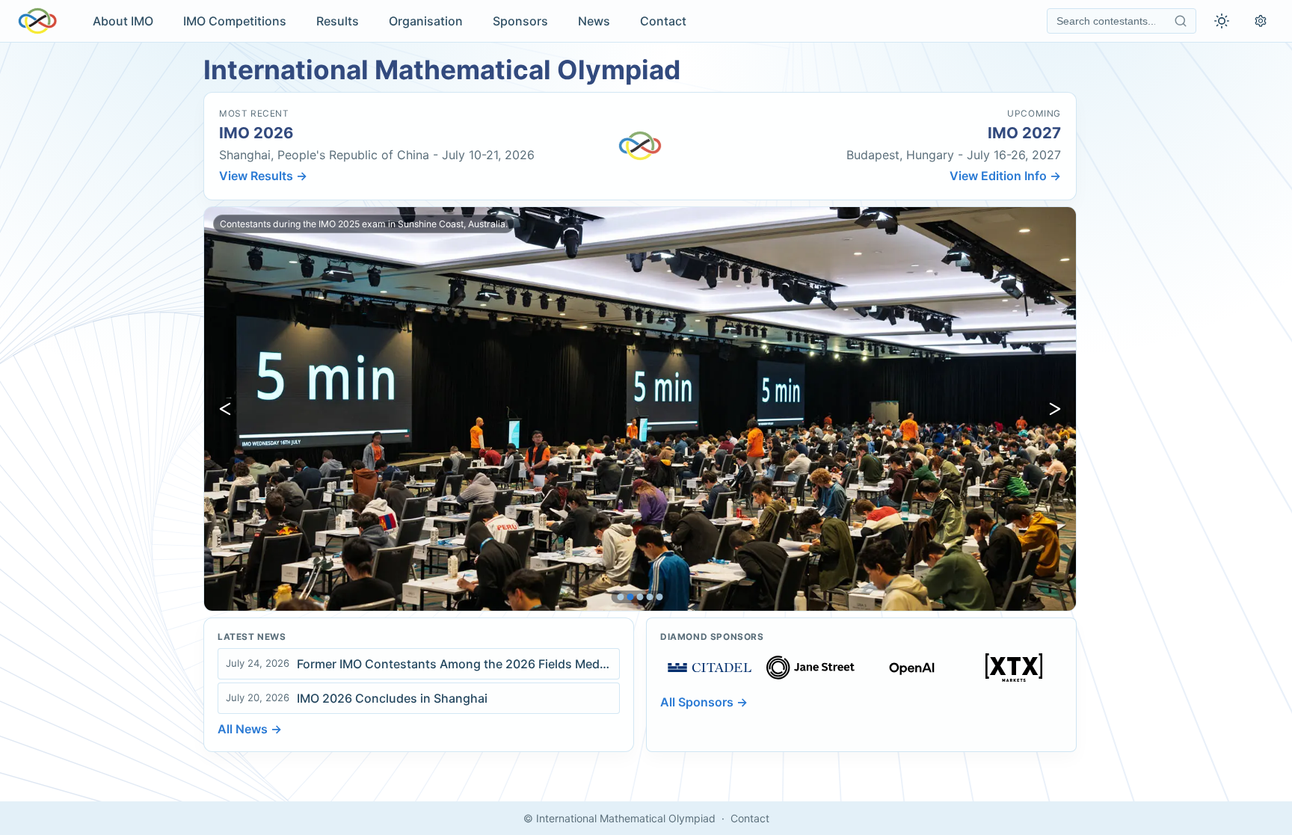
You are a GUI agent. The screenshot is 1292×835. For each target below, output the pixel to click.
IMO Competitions (234, 20)
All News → (250, 728)
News (594, 20)
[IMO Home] (37, 20)
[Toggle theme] (1221, 20)
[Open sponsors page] (709, 667)
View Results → (263, 175)
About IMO (123, 20)
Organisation (426, 20)
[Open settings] (1260, 20)
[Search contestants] (1180, 21)
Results (337, 20)
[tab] (621, 597)
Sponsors (520, 20)
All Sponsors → (704, 701)
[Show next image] (1055, 408)
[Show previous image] (225, 408)
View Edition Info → (1005, 175)
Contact (663, 20)
